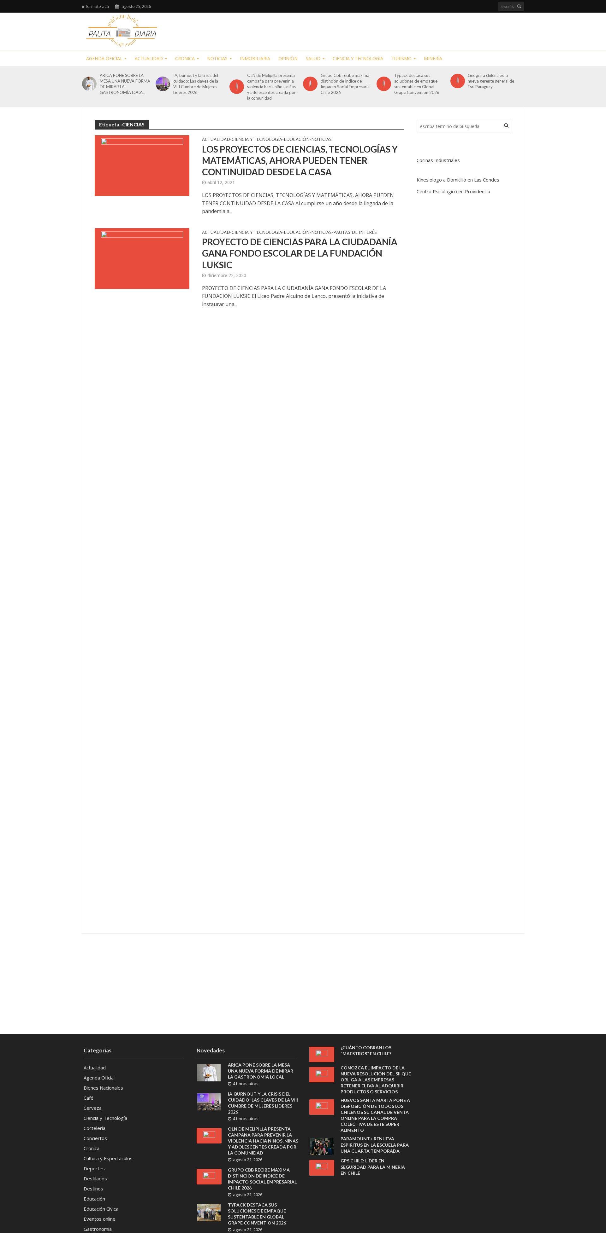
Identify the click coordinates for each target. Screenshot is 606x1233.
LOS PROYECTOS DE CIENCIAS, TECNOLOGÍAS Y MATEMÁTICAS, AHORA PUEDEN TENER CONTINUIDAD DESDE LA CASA (300, 160)
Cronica (185, 58)
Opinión (288, 58)
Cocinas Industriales (438, 160)
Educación (297, 139)
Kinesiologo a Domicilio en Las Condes (458, 180)
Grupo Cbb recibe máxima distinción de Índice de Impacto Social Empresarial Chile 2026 (346, 84)
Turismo (401, 58)
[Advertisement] (409, 30)
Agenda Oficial (104, 58)
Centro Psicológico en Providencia (453, 191)
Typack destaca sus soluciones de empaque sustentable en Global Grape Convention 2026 (416, 84)
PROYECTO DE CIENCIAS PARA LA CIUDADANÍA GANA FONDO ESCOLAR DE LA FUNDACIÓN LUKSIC (299, 253)
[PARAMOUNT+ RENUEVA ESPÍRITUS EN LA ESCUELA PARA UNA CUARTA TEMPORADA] (322, 1146)
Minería (433, 58)
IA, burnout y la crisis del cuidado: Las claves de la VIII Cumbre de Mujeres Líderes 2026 (195, 84)
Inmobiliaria (255, 58)
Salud (313, 58)
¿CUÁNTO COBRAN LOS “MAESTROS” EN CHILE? (366, 1050)
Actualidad (149, 58)
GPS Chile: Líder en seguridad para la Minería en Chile (373, 1166)
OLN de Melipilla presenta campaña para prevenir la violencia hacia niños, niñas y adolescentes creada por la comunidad (271, 87)
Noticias (217, 58)
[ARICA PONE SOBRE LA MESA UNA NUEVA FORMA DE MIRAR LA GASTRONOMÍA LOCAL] (89, 84)
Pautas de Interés (355, 232)
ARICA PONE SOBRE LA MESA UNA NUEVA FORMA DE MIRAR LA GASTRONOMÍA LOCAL (125, 84)
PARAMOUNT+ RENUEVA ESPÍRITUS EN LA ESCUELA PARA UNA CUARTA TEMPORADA (375, 1144)
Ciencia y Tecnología (358, 58)
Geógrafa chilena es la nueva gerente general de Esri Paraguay (491, 81)
